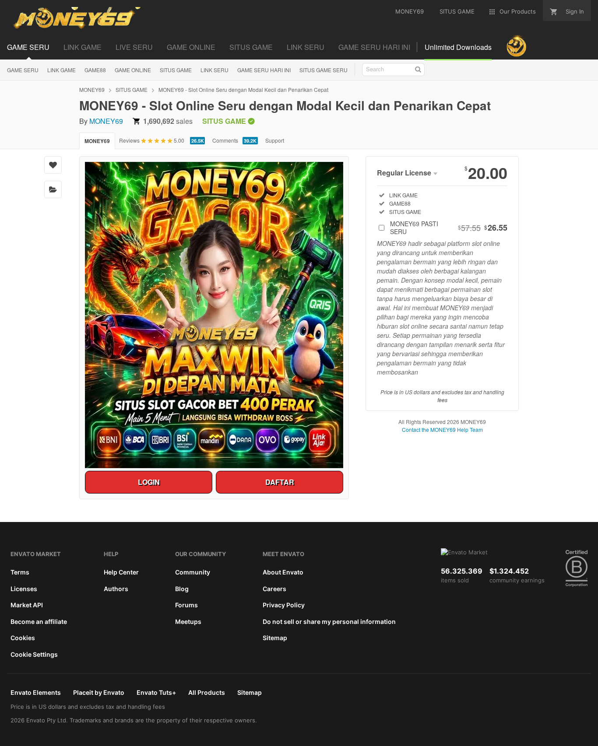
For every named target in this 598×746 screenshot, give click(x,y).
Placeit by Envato (98, 692)
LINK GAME (61, 70)
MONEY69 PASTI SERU (448, 227)
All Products (206, 692)
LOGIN (149, 482)
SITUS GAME (176, 70)
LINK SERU (215, 70)
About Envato (283, 572)
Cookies (23, 637)
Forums (186, 605)
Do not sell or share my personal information (329, 621)
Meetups (188, 621)
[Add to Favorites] (53, 165)
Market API (27, 605)
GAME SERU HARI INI (264, 70)
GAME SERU (23, 70)
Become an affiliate (39, 621)
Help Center (121, 572)
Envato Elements (36, 692)
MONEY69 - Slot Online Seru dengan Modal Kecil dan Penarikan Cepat (243, 89)
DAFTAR (279, 482)
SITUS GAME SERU (323, 70)
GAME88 (95, 70)
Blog (182, 588)
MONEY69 (92, 89)
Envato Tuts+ (156, 692)
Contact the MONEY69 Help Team (442, 429)
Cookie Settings (34, 654)
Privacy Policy (284, 605)
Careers (274, 588)
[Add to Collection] (53, 189)
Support (274, 140)
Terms (20, 572)
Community (192, 572)
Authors (116, 588)
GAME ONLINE (133, 70)
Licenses (24, 588)
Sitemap (275, 637)
